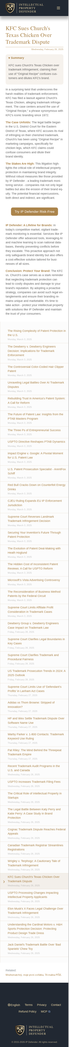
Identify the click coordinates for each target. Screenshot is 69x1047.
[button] (34, 211)
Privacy (42, 1004)
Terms (29, 1004)
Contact (56, 1004)
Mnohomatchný (14, 975)
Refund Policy (27, 1011)
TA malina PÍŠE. (53, 975)
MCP (44, 1011)
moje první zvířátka (33, 975)
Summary (17, 57)
